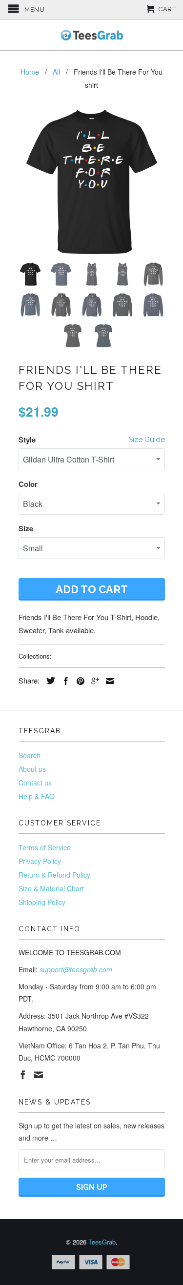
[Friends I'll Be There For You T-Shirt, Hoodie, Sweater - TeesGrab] (92, 182)
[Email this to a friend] (107, 681)
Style (27, 439)
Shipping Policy (42, 902)
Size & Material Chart (51, 888)
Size (26, 528)
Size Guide (146, 439)
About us (32, 769)
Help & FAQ (37, 796)
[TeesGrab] (91, 35)
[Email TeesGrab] (38, 1074)
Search (30, 755)
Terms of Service (45, 847)
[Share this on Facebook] (63, 681)
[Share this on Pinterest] (78, 681)
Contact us (35, 782)
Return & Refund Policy (54, 875)
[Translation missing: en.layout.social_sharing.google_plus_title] (92, 681)
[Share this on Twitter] (48, 680)
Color (28, 484)
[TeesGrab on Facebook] (23, 1074)
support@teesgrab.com (76, 969)
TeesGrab (102, 1241)
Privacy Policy (40, 861)
